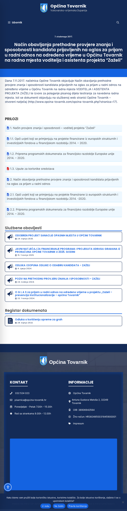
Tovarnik (86, 393)
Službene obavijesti (23, 228)
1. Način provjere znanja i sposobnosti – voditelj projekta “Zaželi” (52, 128)
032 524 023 (22, 393)
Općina (77, 393)
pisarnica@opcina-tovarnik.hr (30, 399)
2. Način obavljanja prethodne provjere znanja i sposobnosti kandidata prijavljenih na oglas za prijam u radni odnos (63, 181)
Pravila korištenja (78, 506)
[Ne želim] (123, 502)
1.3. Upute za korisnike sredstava (32, 168)
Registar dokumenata (26, 310)
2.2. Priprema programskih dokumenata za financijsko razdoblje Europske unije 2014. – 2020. (61, 211)
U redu (45, 506)
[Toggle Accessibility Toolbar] (8, 487)
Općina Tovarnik (68, 6)
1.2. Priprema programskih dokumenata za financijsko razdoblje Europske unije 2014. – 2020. (60, 156)
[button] (118, 22)
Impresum (78, 423)
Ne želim (59, 506)
